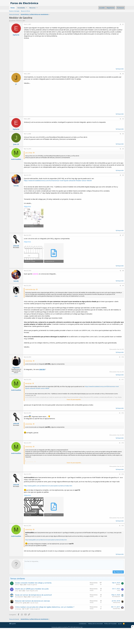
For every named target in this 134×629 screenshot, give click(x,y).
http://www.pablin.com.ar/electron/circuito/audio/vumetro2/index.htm (48, 486)
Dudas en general (32, 584)
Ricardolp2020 (19, 597)
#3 (123, 119)
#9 (123, 285)
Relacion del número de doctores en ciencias (32, 601)
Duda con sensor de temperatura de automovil (33, 595)
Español (13, 623)
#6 (123, 175)
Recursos (32, 8)
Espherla (12, 21)
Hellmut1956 (18, 603)
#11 (123, 379)
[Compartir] (120, 24)
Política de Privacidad (110, 623)
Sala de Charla (34, 603)
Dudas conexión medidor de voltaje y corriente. (33, 583)
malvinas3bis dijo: (30, 289)
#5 (123, 149)
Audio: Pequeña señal (32, 591)
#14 (123, 474)
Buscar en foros (25, 11)
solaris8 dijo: (28, 361)
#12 (123, 413)
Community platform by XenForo (67, 627)
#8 (123, 270)
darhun (17, 584)
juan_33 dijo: (28, 153)
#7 (123, 235)
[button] (26, 8)
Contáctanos (82, 623)
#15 (123, 525)
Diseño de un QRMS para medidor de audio (32, 589)
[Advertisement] (74, 53)
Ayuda (120, 623)
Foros (13, 8)
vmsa (16, 591)
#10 (123, 357)
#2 (123, 74)
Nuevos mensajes (14, 11)
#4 (123, 134)
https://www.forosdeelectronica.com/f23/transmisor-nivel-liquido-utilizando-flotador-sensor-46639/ (58, 180)
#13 (123, 443)
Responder (120, 69)
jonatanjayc (18, 609)
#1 (123, 24)
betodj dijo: (28, 383)
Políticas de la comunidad (95, 623)
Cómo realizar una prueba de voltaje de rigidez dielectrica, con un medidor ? (44, 607)
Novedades (21, 8)
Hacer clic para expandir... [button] (74, 399)
